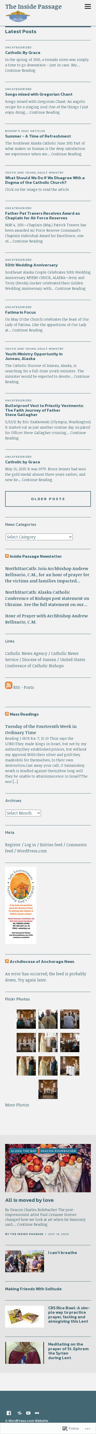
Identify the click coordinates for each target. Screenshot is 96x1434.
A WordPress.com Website (26, 1420)
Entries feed (51, 844)
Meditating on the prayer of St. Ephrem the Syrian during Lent (68, 1351)
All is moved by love (29, 1200)
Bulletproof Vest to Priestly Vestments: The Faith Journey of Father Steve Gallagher (44, 410)
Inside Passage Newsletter (36, 556)
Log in (30, 844)
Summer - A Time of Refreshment (38, 136)
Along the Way (24, 1151)
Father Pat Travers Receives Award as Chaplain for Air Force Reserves (42, 215)
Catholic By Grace (22, 52)
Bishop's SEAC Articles (25, 131)
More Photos (17, 1105)
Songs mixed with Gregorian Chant (38, 94)
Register (13, 844)
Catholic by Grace (22, 462)
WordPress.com (32, 851)
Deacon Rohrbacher (58, 1151)
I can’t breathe (62, 1252)
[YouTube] (28, 1413)
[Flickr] (37, 1413)
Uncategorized (18, 47)
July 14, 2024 (58, 1234)
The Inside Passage (33, 6)
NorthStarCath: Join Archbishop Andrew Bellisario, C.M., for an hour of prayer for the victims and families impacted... (47, 575)
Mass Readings (24, 714)
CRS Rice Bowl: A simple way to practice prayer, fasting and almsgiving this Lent (69, 1314)
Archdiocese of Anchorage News (42, 961)
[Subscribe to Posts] (8, 687)
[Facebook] (9, 1413)
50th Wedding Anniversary (31, 265)
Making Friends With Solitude (33, 1289)
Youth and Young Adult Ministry (34, 173)
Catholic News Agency (26, 653)
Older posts (48, 498)
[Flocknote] (20, 1413)
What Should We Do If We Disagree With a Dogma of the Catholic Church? (45, 180)
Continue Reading (44, 112)
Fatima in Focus (20, 312)
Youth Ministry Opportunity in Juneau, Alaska (34, 356)
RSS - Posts (23, 687)
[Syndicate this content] (7, 556)
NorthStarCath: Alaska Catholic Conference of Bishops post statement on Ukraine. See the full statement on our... (47, 598)
